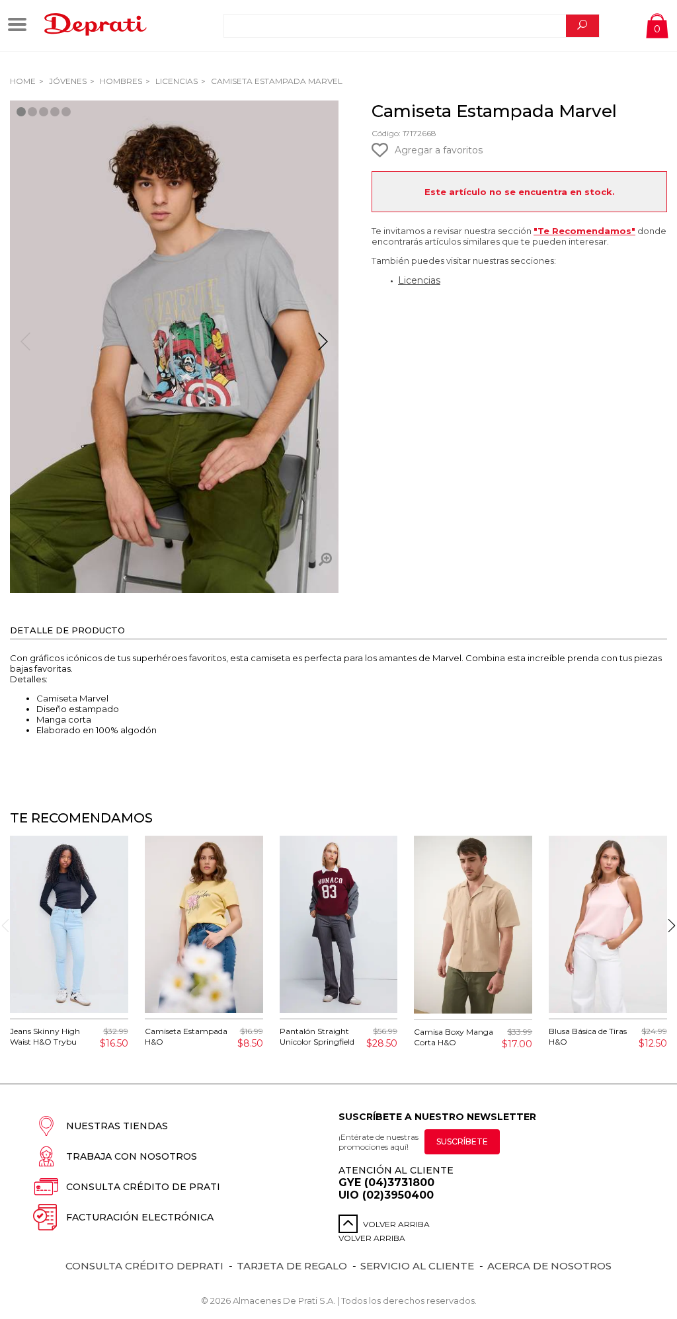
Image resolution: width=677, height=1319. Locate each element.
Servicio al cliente (417, 1265)
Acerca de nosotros (549, 1265)
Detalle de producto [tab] (67, 630)
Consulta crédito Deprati (144, 1265)
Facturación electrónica (140, 1217)
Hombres (120, 81)
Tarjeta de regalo (292, 1265)
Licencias (175, 81)
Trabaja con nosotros (131, 1156)
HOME (23, 81)
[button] (323, 347)
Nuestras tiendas (117, 1126)
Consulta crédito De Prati (143, 1187)
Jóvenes (67, 81)
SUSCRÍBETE (462, 1141)
